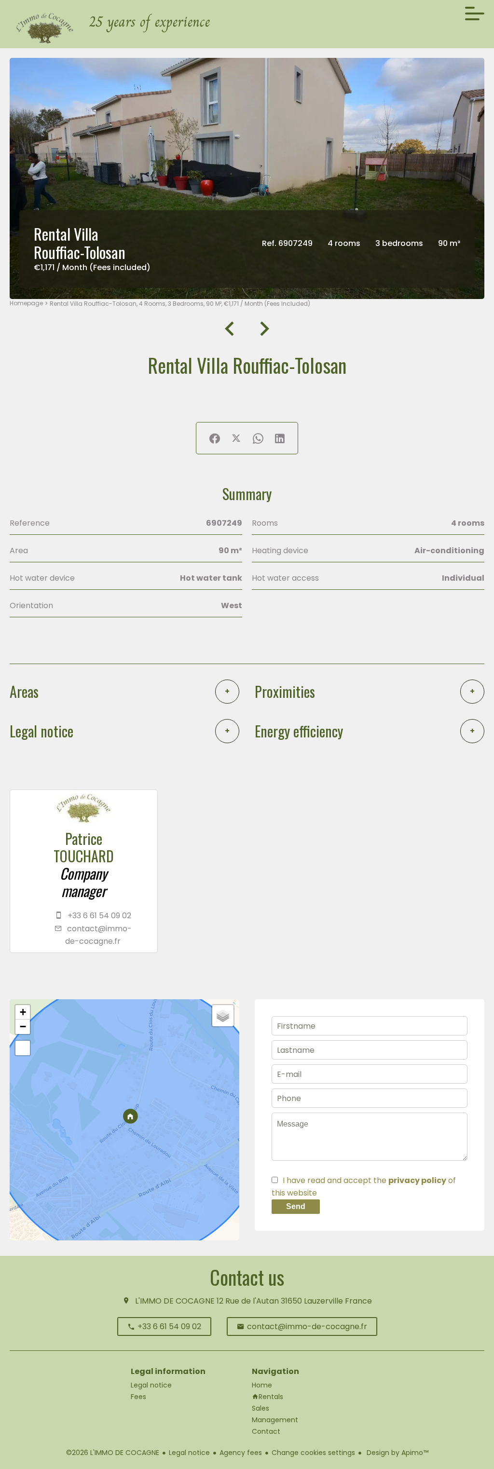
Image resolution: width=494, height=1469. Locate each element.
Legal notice (189, 1452)
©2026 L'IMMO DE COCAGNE (112, 1452)
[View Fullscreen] (22, 1048)
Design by (396, 1452)
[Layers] (222, 1015)
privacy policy (417, 1180)
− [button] (23, 1026)
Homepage (26, 303)
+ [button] (23, 1012)
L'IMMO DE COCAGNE (175, 1300)
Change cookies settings (313, 1452)
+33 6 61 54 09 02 (99, 915)
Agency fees (241, 1452)
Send (295, 1206)
